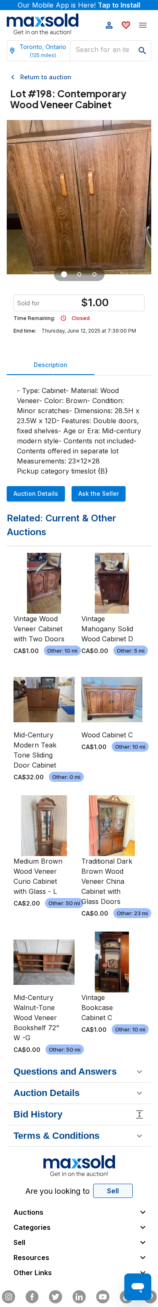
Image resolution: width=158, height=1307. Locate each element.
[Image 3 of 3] (94, 274)
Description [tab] (50, 364)
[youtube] (103, 1297)
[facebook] (32, 1297)
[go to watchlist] (126, 25)
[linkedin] (79, 1297)
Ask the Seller (98, 493)
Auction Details (35, 493)
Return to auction (45, 77)
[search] (142, 50)
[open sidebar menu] (142, 25)
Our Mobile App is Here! (79, 5)
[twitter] (56, 1297)
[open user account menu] (109, 25)
